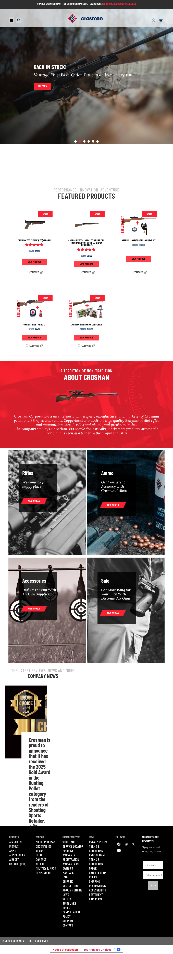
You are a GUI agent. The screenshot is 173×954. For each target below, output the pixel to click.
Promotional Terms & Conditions (97, 859)
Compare (34, 272)
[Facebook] (119, 844)
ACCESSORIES (17, 855)
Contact (41, 859)
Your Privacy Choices (97, 949)
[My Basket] (161, 21)
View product (34, 261)
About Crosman (45, 842)
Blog (39, 855)
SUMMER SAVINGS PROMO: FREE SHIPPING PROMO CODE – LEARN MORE (69, 3)
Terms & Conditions (96, 848)
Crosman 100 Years (44, 848)
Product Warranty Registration (71, 855)
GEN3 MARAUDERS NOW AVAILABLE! (119, 3)
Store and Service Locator (73, 844)
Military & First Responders (46, 870)
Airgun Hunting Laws (72, 892)
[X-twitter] (133, 844)
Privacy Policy (98, 842)
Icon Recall (96, 899)
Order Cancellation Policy (71, 912)
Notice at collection (65, 949)
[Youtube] (119, 850)
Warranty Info (72, 864)
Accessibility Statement (97, 892)
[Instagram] (126, 844)
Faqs (65, 877)
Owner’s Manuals (68, 870)
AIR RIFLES (15, 842)
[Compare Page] (41, 273)
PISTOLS (14, 846)
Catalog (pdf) (17, 864)
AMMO (12, 851)
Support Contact (68, 923)
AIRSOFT (14, 859)
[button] (11, 20)
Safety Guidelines (69, 901)
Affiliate (41, 864)
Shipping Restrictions (71, 883)
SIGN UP (153, 885)
